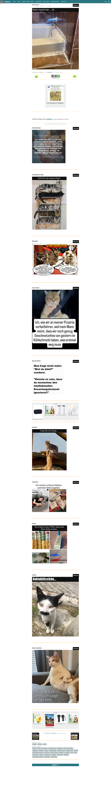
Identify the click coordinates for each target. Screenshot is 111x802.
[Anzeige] (55, 102)
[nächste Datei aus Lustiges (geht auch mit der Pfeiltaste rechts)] (74, 77)
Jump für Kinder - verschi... (61, 723)
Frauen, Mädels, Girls (52, 748)
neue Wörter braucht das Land (38, 752)
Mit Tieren (76, 750)
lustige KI (46, 750)
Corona (38, 748)
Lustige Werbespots (52, 750)
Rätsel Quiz (61, 752)
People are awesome (54, 752)
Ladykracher (41, 750)
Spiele (76, 752)
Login (105, 1)
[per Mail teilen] (55, 76)
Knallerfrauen (35, 750)
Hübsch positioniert (37, 648)
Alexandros (50, 72)
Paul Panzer (47, 752)
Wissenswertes (59, 754)
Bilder (27, 1)
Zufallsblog (34, 733)
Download (38, 72)
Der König (34, 427)
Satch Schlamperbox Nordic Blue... (55, 105)
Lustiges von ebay (69, 750)
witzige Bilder (66, 754)
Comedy (34, 748)
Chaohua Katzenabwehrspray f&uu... (49, 723)
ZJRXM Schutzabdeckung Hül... (38, 723)
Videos (31, 1)
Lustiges (24, 1)
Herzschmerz (46, 1)
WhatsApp (54, 754)
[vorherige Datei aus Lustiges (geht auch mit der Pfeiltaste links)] (36, 77)
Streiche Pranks (35, 754)
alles (19, 1)
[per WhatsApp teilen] (58, 76)
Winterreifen (35, 241)
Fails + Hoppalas (44, 748)
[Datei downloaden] (55, 147)
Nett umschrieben (36, 360)
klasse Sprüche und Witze (68, 748)
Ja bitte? (34, 574)
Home (14, 1)
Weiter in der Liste (75, 733)
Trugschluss (35, 481)
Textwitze (41, 754)
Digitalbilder (38, 1)
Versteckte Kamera (47, 754)
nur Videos (40, 744)
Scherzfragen (67, 752)
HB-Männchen (59, 748)
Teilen (35, 72)
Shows (72, 752)
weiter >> (55, 765)
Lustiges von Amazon (61, 750)
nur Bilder (34, 744)
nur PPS (44, 744)
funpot (7, 2)
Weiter (76, 5)
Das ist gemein (35, 287)
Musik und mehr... (55, 1)
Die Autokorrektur (36, 127)
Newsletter (63, 1)
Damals (34, 523)
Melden (41, 72)
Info (43, 72)
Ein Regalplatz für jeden (38, 174)
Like (33, 72)
